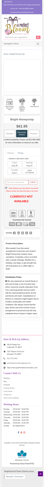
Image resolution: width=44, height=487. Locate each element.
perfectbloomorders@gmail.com (19, 363)
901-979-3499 (12, 358)
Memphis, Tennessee (14, 477)
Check (33, 182)
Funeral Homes (9, 388)
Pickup (20, 153)
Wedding (6, 378)
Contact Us (7, 395)
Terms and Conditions (11, 398)
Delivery (10, 153)
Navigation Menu (11, 44)
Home (5, 54)
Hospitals (6, 385)
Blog (5, 381)
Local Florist (7, 391)
